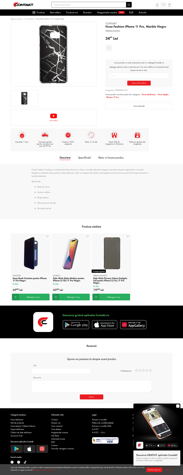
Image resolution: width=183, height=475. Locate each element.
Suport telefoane (17, 429)
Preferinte (167, 470)
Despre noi (55, 422)
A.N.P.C (95, 429)
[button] (157, 5)
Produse (41, 12)
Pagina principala (16, 19)
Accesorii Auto (17, 435)
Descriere (65, 157)
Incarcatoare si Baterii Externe (23, 426)
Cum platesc (56, 429)
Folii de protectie (17, 422)
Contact (54, 419)
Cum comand (56, 426)
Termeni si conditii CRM (101, 426)
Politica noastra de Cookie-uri (43, 470)
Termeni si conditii (99, 419)
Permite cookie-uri (154, 470)
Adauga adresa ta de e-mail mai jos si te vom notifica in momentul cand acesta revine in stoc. (138, 69)
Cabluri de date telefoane (21, 432)
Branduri (87, 12)
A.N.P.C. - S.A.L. (99, 432)
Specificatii (84, 157)
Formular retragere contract (62, 448)
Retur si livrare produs (111, 157)
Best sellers (55, 12)
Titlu (34, 365)
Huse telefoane (29, 19)
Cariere (54, 445)
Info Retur (55, 435)
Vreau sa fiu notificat (139, 83)
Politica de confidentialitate (103, 422)
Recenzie (37, 377)
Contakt (111, 23)
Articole (142, 12)
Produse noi (72, 12)
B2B (131, 12)
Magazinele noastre (110, 12)
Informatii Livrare (58, 438)
